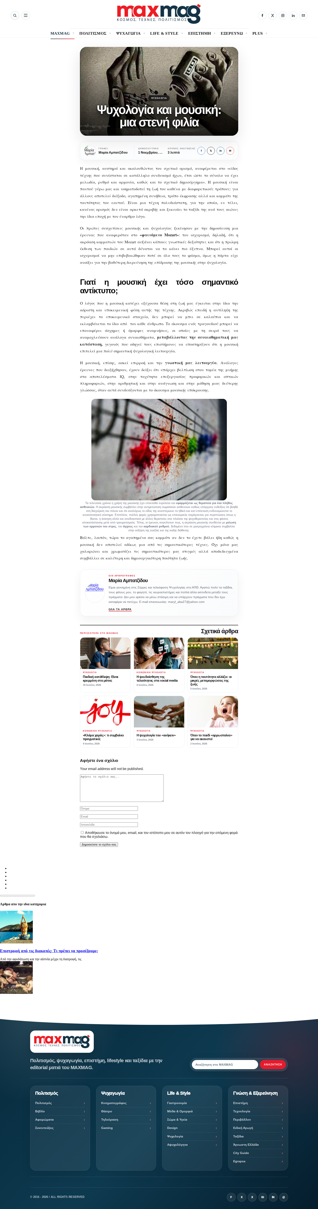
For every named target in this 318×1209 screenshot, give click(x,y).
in (220, 150)
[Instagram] (283, 15)
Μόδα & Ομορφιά (180, 1111)
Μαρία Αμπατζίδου (128, 580)
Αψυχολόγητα (177, 1144)
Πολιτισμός (43, 1103)
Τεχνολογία (241, 1111)
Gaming (107, 1128)
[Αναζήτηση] (15, 15)
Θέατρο (106, 1111)
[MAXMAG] (159, 14)
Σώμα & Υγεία (177, 1119)
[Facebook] (262, 15)
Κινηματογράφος (114, 1103)
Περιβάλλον (242, 1119)
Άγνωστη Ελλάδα (246, 1144)
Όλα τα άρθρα (120, 609)
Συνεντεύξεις (44, 1128)
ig (262, 1197)
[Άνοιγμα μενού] (25, 15)
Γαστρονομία (177, 1103)
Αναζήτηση (273, 1064)
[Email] (303, 15)
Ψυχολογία (159, 98)
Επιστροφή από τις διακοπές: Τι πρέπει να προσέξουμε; (49, 950)
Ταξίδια (238, 1136)
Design (172, 1128)
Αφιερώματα (44, 1119)
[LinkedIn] (293, 15)
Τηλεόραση (109, 1119)
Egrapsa (239, 1161)
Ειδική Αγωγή (243, 1128)
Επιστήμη (240, 1103)
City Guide (241, 1153)
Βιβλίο (40, 1111)
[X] (272, 15)
